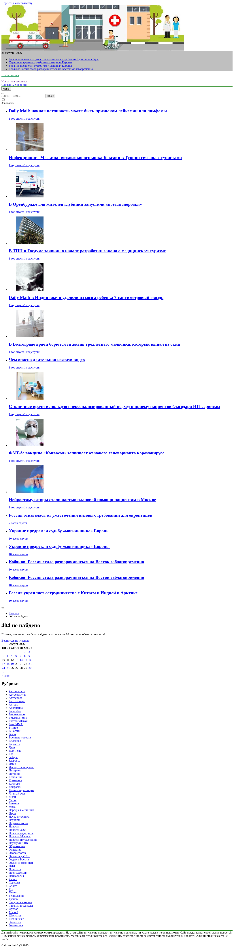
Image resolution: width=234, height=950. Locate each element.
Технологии (16, 895)
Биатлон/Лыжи (18, 721)
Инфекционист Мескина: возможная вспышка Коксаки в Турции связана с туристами (95, 157)
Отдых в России (19, 859)
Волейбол (15, 740)
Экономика (16, 925)
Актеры (13, 704)
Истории (14, 773)
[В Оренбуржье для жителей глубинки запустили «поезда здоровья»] (30, 196)
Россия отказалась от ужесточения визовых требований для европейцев (54, 59)
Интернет (15, 770)
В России (14, 730)
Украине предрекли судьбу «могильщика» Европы (40, 62)
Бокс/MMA (16, 724)
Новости (14, 826)
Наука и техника (19, 816)
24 (3, 667)
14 (21, 659)
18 (8, 663)
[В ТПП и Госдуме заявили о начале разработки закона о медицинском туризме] (30, 243)
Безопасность (17, 714)
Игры (12, 763)
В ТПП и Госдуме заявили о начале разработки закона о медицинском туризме (87, 250)
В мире (13, 727)
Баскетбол (15, 711)
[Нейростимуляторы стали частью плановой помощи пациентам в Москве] (30, 491)
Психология (16, 875)
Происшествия (18, 872)
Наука (12, 813)
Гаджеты (14, 744)
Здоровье (14, 760)
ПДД (12, 866)
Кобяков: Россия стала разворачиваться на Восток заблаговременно (51, 69)
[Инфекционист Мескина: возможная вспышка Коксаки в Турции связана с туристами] (30, 149)
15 (25, 659)
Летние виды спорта (21, 790)
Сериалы (14, 882)
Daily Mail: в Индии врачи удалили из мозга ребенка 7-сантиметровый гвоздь (86, 297)
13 (16, 659)
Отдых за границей (21, 862)
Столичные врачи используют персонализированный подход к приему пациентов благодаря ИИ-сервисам (114, 406)
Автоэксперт (17, 701)
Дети (12, 747)
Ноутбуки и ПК (18, 843)
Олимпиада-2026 (19, 856)
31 (3, 671)
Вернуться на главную (15, 640)
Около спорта (17, 852)
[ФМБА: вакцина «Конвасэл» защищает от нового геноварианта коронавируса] (30, 445)
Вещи (12, 734)
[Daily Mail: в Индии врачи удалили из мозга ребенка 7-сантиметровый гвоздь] (30, 289)
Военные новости (20, 737)
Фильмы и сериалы (21, 905)
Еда (11, 753)
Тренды (13, 899)
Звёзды (13, 757)
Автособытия (17, 694)
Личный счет (17, 793)
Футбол (13, 908)
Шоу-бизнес (16, 918)
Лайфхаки (15, 786)
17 (3, 663)
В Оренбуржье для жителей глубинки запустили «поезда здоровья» (75, 204)
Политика (15, 869)
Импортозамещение (21, 767)
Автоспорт (15, 697)
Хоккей (13, 912)
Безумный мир (18, 717)
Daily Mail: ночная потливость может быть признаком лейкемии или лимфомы (88, 110)
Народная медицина (21, 810)
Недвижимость (18, 823)
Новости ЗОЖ (18, 829)
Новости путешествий (23, 839)
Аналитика (16, 707)
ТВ (11, 889)
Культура (14, 783)
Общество (15, 849)
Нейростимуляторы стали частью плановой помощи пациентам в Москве (82, 499)
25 (8, 667)
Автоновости (17, 691)
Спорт (13, 885)
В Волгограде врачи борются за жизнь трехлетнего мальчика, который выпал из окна (94, 344)
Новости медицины (21, 833)
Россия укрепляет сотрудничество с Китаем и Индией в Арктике (73, 592)
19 (12, 663)
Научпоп (14, 819)
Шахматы (15, 915)
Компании (15, 777)
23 (30, 663)
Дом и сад (15, 750)
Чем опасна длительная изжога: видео (47, 359)
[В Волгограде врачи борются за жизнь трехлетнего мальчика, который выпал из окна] (30, 336)
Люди (12, 796)
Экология (15, 922)
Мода (12, 806)
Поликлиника (10, 75)
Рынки (13, 879)
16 (30, 659)
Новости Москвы (20, 836)
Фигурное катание (20, 902)
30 (30, 667)
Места (12, 800)
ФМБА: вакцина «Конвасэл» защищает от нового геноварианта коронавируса (87, 453)
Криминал (15, 780)
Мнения (14, 803)
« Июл (5, 675)
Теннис (13, 892)
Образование (17, 846)
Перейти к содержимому (16, 3)
